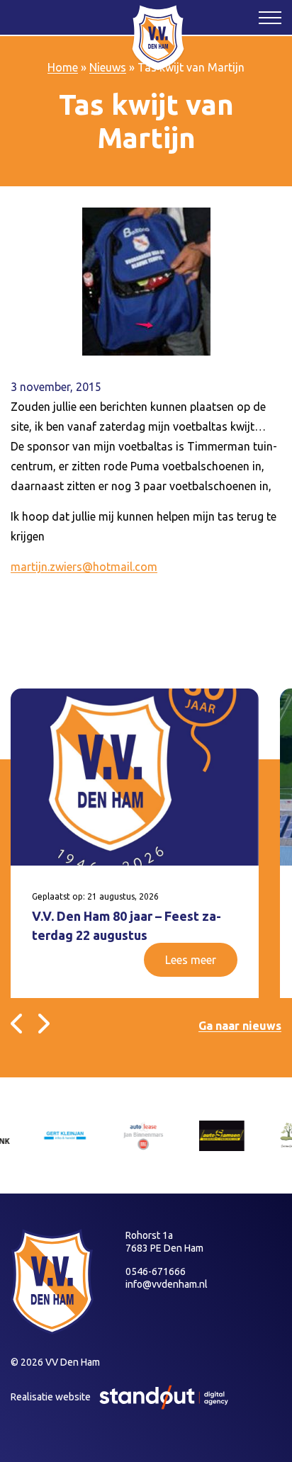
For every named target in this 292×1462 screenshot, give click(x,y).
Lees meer (190, 959)
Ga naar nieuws (239, 1025)
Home (62, 67)
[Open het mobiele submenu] (270, 17)
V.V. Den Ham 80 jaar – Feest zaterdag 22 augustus (126, 925)
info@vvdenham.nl (166, 1284)
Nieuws (107, 67)
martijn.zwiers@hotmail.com (84, 566)
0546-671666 (155, 1271)
